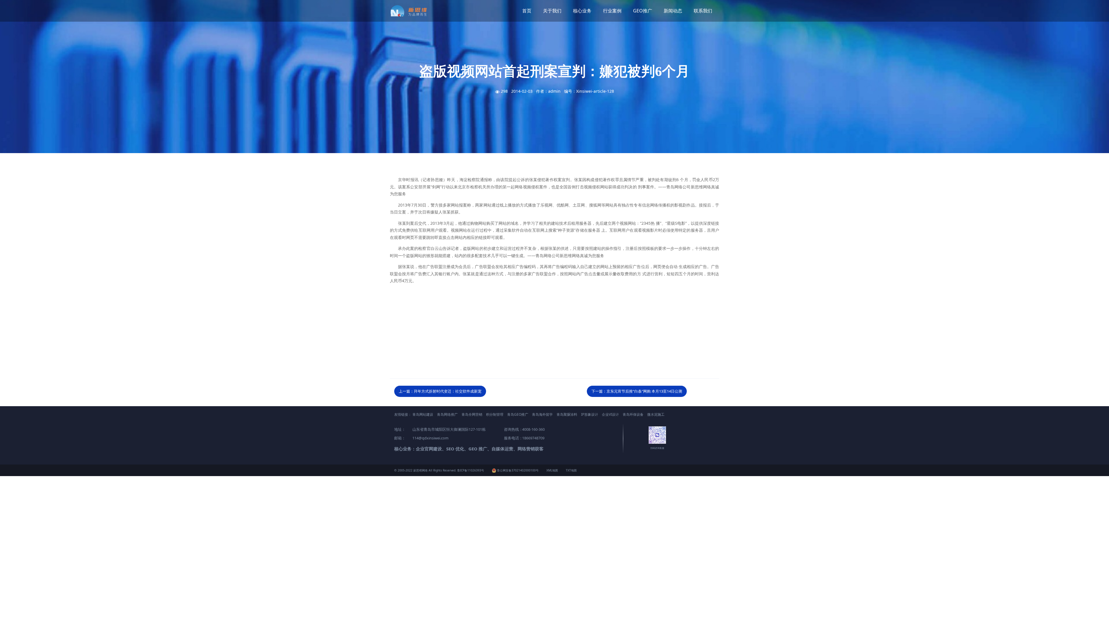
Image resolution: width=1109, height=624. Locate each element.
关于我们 (552, 11)
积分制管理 (494, 414)
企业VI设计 (610, 414)
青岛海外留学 (542, 414)
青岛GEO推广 (517, 414)
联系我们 (703, 11)
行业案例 (612, 11)
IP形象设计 (589, 414)
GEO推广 (642, 11)
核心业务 (582, 11)
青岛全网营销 (472, 414)
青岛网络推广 (447, 414)
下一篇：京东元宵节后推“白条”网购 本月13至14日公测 (636, 391)
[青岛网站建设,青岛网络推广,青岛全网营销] (411, 11)
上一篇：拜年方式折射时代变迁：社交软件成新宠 (440, 391)
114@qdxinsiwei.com (430, 438)
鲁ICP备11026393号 (470, 470)
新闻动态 (673, 11)
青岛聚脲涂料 (567, 414)
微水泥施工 (656, 414)
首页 (526, 11)
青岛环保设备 (633, 414)
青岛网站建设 (422, 414)
